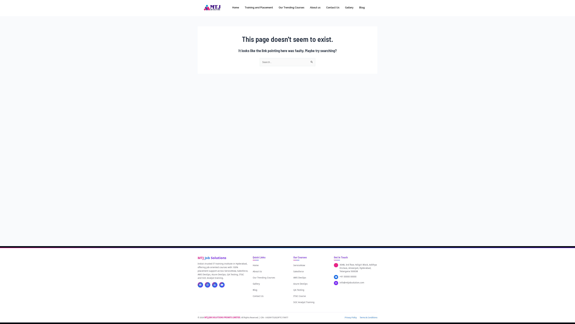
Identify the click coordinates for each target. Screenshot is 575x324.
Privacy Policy (351, 317)
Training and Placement (259, 7)
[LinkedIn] (214, 285)
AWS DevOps (299, 277)
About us (315, 7)
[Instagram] (207, 285)
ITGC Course (299, 296)
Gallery (349, 7)
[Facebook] (200, 285)
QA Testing (298, 289)
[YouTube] (222, 285)
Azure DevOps (300, 283)
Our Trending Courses (291, 7)
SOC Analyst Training (303, 302)
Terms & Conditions (368, 317)
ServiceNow (299, 265)
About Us (257, 271)
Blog (362, 7)
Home (235, 7)
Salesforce (298, 271)
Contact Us (332, 7)
